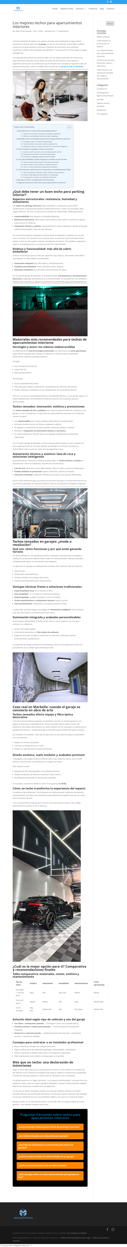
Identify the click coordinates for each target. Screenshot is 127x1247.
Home (55, 9)
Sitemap (16, 1241)
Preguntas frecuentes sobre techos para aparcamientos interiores (41, 183)
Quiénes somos (66, 9)
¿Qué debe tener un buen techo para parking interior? (37, 131)
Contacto (110, 9)
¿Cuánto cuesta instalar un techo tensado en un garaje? (46, 1156)
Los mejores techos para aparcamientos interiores (105, 53)
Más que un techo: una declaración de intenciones (35, 180)
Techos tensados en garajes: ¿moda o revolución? (35, 149)
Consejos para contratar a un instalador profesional (39, 177)
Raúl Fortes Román (24, 31)
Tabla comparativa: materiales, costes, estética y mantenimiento (43, 172)
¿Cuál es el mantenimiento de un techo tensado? (43, 1165)
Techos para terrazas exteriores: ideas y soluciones (105, 63)
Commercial (50, 31)
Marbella (79, 66)
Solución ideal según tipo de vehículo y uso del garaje (40, 175)
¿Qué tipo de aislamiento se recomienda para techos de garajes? (46, 1146)
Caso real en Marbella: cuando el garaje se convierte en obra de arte (42, 159)
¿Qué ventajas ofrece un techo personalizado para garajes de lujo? (49, 1175)
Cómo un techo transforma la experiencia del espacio (40, 167)
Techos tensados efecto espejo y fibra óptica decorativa (41, 162)
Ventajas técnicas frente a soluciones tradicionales (39, 154)
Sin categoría (102, 114)
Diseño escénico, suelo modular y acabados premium (40, 164)
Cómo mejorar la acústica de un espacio (104, 43)
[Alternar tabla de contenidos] (68, 127)
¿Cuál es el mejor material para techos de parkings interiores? (49, 1127)
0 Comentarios (63, 31)
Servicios (80, 9)
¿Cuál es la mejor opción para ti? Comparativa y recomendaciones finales (44, 170)
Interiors (100, 99)
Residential (101, 110)
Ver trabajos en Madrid (77, 1233)
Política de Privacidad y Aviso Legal (75, 1238)
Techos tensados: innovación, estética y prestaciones (40, 144)
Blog (102, 9)
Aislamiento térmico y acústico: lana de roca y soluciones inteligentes (45, 146)
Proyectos (93, 9)
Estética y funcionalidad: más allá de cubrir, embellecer (40, 136)
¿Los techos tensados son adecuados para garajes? (44, 1136)
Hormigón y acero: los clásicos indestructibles (37, 141)
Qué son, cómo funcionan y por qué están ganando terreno (42, 152)
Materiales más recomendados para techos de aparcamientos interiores (43, 139)
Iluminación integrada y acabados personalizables (39, 157)
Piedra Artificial (103, 37)
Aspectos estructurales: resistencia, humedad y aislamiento (42, 134)
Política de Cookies (100, 1238)
